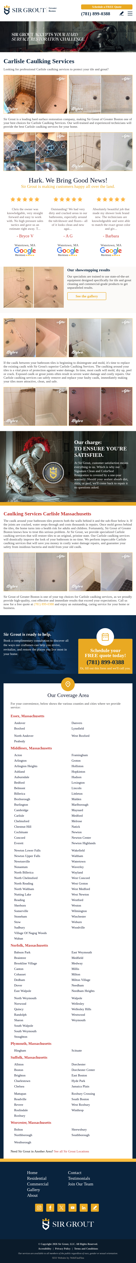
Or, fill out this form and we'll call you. (105, 668)
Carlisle (19, 815)
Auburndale (21, 777)
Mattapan (20, 1093)
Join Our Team (80, 1184)
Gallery (33, 1189)
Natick (76, 826)
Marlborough (80, 804)
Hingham (20, 1050)
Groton (76, 760)
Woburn (77, 922)
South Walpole (23, 1025)
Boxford (19, 728)
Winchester (79, 916)
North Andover (23, 735)
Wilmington (79, 911)
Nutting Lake (22, 894)
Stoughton (20, 1036)
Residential (37, 1178)
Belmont (19, 788)
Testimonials (79, 1178)
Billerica (19, 793)
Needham (78, 985)
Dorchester (79, 1064)
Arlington (20, 760)
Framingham (80, 755)
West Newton (80, 894)
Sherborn (20, 905)
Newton (77, 832)
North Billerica (23, 872)
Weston (76, 905)
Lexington (78, 782)
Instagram (39, 1208)
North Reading (23, 883)
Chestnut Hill (22, 826)
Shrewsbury (79, 1129)
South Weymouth (25, 1031)
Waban (18, 938)
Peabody (19, 741)
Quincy (19, 1009)
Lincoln (76, 788)
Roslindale (21, 1110)
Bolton (18, 1129)
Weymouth (79, 1020)
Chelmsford (21, 821)
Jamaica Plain (80, 1086)
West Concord (81, 878)
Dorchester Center (83, 1070)
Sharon (18, 1020)
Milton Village (81, 980)
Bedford (19, 782)
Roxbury (19, 1115)
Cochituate (21, 832)
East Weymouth (82, 952)
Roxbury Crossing (83, 1093)
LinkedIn (84, 1208)
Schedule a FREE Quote (106, 6)
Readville (20, 1099)
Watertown (79, 861)
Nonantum (21, 867)
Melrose (77, 821)
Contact (74, 1172)
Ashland (19, 771)
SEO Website (59, 1258)
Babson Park (22, 952)
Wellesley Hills (81, 1009)
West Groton (80, 883)
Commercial (38, 1184)
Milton (76, 974)
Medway (77, 963)
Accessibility (44, 1248)
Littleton (77, 793)
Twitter (61, 1208)
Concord (19, 837)
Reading (19, 900)
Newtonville (22, 861)
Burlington (21, 804)
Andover (19, 723)
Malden (76, 799)
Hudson (76, 777)
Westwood (78, 1014)
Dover (18, 985)
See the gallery (87, 296)
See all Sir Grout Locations (71, 1151)
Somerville (21, 911)
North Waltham (24, 889)
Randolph (20, 1014)
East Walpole (22, 991)
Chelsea (19, 1086)
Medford (77, 815)
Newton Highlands (84, 843)
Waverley (78, 867)
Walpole (77, 998)
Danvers (77, 723)
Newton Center (81, 837)
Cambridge (21, 810)
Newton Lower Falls (27, 850)
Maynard (77, 810)
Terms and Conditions (86, 1248)
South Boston (80, 1099)
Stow (17, 922)
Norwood (20, 1003)
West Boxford (80, 735)
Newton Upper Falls (27, 856)
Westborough (22, 1142)
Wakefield (78, 850)
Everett (18, 843)
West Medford (81, 889)
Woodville (78, 927)
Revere (18, 1104)
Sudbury (19, 927)
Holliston (77, 766)
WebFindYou (77, 1258)
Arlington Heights (25, 766)
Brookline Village (25, 963)
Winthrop (78, 1110)
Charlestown (22, 1081)
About (32, 1195)
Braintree (20, 958)
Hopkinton (78, 771)
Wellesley (78, 1003)
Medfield (77, 958)
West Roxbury (81, 1104)
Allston (19, 1064)
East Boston (79, 1075)
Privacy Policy (62, 1248)
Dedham (19, 980)
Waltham (77, 856)
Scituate (77, 1050)
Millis (75, 969)
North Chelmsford (26, 878)
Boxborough (22, 799)
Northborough (23, 1135)
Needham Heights (83, 991)
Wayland (77, 872)
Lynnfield (78, 728)
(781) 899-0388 (95, 13)
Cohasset (20, 974)
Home (32, 1172)
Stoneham (20, 916)
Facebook (50, 1208)
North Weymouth (25, 998)
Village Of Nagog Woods (30, 933)
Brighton (20, 1075)
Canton (18, 969)
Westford (77, 900)
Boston (18, 1070)
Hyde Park (78, 1081)
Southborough (81, 1135)
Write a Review (122, 13)
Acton (18, 755)
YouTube (72, 1208)
